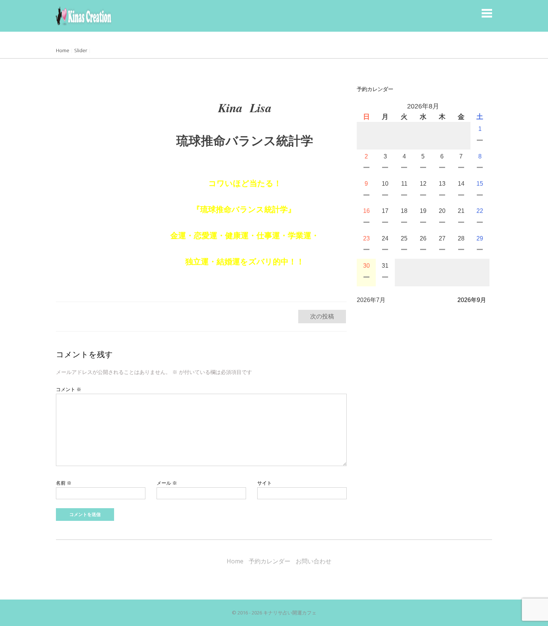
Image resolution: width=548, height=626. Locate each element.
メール (167, 482)
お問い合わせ (313, 561)
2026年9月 (471, 300)
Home (62, 50)
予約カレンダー (269, 561)
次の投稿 (322, 316)
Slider (80, 50)
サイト (264, 482)
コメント (68, 389)
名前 (64, 482)
